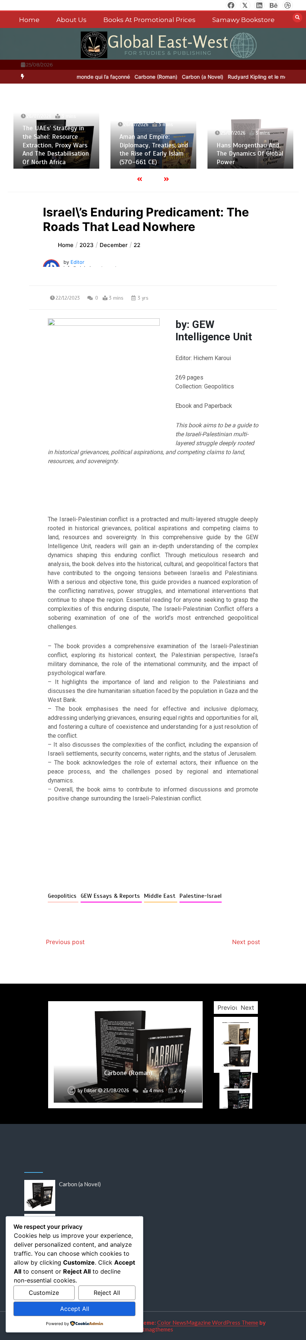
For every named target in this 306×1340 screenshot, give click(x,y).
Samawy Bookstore (243, 20)
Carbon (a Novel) (197, 77)
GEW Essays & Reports (111, 896)
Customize (44, 1292)
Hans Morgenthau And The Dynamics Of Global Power (249, 153)
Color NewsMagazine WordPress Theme (207, 1322)
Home (29, 20)
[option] (150, 77)
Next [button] (247, 1007)
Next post (246, 942)
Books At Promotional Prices (149, 20)
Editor (77, 262)
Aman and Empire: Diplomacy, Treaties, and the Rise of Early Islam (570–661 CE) (153, 149)
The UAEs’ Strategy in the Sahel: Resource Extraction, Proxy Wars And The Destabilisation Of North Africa (55, 145)
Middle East (160, 896)
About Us (71, 20)
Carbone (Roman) (150, 77)
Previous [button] (230, 1007)
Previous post (65, 942)
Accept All (74, 1308)
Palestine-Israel (200, 896)
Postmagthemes (153, 1329)
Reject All (107, 1292)
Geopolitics (63, 896)
